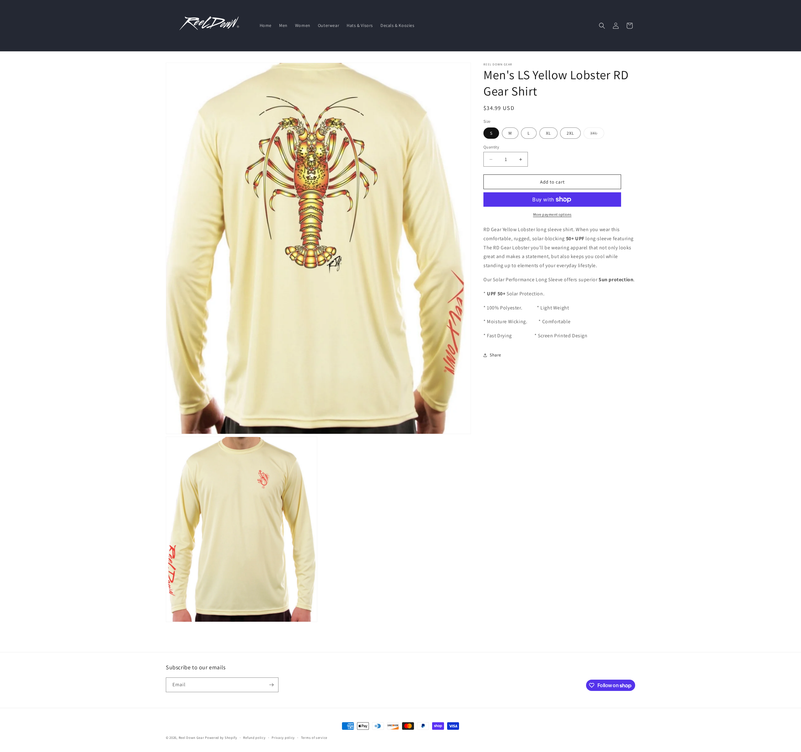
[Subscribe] (271, 684)
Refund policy (254, 737)
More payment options (552, 214)
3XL (597, 134)
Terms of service (314, 737)
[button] (602, 26)
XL (548, 133)
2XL (570, 133)
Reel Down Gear (191, 737)
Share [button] (495, 355)
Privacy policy (283, 737)
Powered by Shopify (221, 737)
